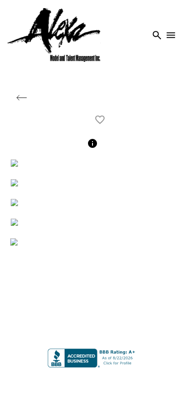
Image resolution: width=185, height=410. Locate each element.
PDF (76, 120)
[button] (21, 97)
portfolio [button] (101, 98)
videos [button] (154, 98)
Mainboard (151, 383)
